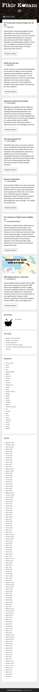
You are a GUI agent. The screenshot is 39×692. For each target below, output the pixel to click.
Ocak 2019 (9, 624)
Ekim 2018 (9, 630)
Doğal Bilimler (10, 372)
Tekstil (8, 422)
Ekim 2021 (9, 556)
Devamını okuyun (11, 54)
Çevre (7, 367)
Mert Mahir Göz (11, 279)
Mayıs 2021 (9, 563)
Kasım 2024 (9, 486)
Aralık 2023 (9, 510)
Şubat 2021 (9, 569)
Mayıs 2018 (9, 641)
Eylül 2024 (9, 490)
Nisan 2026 (9, 451)
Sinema (8, 411)
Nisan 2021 (9, 565)
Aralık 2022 (9, 525)
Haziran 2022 (10, 539)
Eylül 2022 (9, 532)
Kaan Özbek (10, 65)
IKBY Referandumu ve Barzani (19, 265)
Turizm (8, 424)
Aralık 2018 (9, 626)
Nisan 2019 (9, 617)
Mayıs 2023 (9, 517)
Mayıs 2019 (9, 615)
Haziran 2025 (10, 471)
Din (7, 369)
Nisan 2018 (9, 643)
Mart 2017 (9, 672)
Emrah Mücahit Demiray (13, 221)
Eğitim (8, 374)
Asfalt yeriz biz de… (11, 63)
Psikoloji (8, 402)
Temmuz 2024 (10, 495)
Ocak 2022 (9, 549)
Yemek (8, 428)
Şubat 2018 (9, 648)
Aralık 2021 (9, 552)
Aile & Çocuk (9, 363)
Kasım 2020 (9, 576)
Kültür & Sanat (10, 391)
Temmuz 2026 (10, 445)
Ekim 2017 (9, 657)
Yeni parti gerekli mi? (12, 139)
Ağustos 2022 (10, 534)
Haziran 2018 (10, 639)
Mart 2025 (9, 477)
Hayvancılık (9, 385)
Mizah (7, 396)
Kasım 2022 (9, 528)
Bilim (7, 365)
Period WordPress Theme (14, 690)
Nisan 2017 (9, 670)
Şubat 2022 (9, 547)
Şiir (7, 409)
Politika (8, 400)
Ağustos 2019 (10, 608)
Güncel (8, 383)
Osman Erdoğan (11, 181)
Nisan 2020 (9, 591)
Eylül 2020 (9, 580)
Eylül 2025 (9, 466)
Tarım (7, 418)
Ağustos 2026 (10, 442)
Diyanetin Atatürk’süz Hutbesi (16, 101)
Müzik (7, 398)
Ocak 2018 (9, 650)
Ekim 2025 (9, 464)
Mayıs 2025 (9, 473)
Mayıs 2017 (9, 668)
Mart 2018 (9, 646)
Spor (7, 413)
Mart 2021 (9, 567)
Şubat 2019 (9, 622)
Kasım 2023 (9, 512)
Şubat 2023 (9, 521)
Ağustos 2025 (10, 469)
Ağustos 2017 (10, 661)
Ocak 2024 (9, 508)
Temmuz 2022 (10, 536)
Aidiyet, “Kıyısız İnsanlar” (13, 338)
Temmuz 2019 (10, 611)
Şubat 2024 (9, 506)
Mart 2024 (9, 504)
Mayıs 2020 (9, 589)
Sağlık (7, 404)
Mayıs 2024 (9, 499)
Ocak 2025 (9, 482)
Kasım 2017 (9, 654)
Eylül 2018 (9, 633)
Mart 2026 (9, 453)
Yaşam (8, 426)
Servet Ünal (10, 27)
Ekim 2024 (9, 488)
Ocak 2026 (9, 458)
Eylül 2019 (9, 606)
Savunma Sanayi (11, 407)
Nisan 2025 (9, 475)
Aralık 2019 (9, 600)
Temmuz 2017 (10, 663)
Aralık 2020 (9, 574)
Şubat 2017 (9, 674)
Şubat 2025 (9, 480)
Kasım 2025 (9, 462)
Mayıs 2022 (9, 541)
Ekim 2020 (9, 578)
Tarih (7, 415)
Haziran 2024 (10, 497)
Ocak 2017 (9, 676)
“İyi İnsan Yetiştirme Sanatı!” (14, 345)
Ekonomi (8, 376)
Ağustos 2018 (10, 635)
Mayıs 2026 (9, 449)
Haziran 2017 (10, 665)
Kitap (7, 389)
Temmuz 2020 (10, 584)
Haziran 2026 (10, 447)
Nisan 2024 (9, 501)
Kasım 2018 (9, 628)
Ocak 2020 (9, 598)
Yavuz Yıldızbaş (11, 103)
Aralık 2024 (9, 484)
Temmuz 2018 (10, 637)
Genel (7, 380)
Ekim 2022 (9, 530)
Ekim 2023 (9, 515)
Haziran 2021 (10, 560)
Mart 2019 (9, 619)
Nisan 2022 (9, 543)
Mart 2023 (9, 519)
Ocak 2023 (9, 523)
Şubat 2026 (9, 456)
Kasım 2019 (9, 602)
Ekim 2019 (9, 604)
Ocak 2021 (9, 571)
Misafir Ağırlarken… (12, 342)
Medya (8, 393)
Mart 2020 (9, 593)
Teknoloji (8, 420)
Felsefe (8, 378)
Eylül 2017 (9, 659)
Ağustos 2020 (10, 582)
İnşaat (8, 387)
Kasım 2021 (9, 554)
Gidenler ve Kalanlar (12, 340)
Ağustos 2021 (10, 558)
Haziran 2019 (10, 613)
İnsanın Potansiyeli (11, 179)
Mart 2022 (9, 545)
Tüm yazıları (18, 319)
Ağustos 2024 (10, 493)
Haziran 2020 (10, 587)
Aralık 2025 (9, 460)
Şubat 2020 (9, 595)
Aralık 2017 (9, 652)
